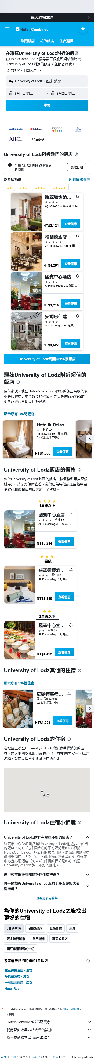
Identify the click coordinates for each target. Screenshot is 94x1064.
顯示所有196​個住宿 (19, 682)
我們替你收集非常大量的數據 (29, 1029)
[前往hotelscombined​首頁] (32, 29)
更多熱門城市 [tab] (16, 938)
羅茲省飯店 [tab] (60, 938)
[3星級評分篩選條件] (23, 188)
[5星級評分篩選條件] (59, 188)
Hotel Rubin (14, 988)
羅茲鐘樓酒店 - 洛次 (18, 970)
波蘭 (14, 1057)
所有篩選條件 (79, 179)
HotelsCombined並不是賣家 (28, 1021)
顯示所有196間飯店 (19, 413)
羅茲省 (36, 1057)
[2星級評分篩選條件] (9, 188)
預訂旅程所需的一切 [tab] (20, 948)
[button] (89, 17)
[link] (47, 359)
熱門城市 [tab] (39, 938)
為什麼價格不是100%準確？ (28, 1037)
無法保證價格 (71, 1009)
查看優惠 (71, 224)
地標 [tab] (72, 928)
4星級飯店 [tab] (35, 928)
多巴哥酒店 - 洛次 (17, 976)
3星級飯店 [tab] (14, 928)
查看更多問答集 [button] (47, 898)
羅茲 (55, 1057)
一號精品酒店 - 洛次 (18, 982)
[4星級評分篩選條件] (40, 188)
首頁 (3, 1057)
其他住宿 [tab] (56, 928)
